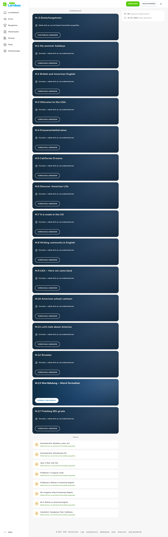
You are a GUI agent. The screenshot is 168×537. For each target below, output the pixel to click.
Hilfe (113, 532)
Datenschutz (92, 532)
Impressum (104, 532)
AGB (82, 532)
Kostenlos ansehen (48, 36)
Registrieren (149, 4)
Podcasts (122, 532)
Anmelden (133, 4)
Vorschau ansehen (47, 64)
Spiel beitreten (135, 532)
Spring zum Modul (46, 401)
